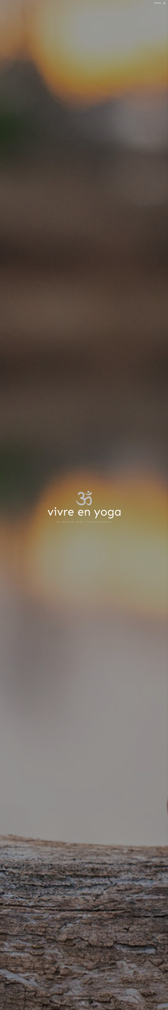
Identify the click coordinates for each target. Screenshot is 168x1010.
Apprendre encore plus (83, 998)
